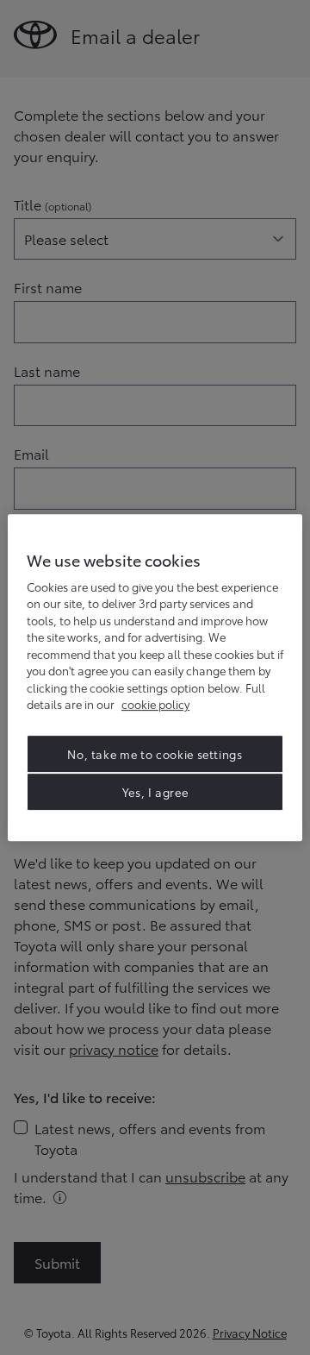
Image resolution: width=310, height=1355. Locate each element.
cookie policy (155, 704)
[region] (155, 678)
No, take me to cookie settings (155, 754)
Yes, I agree (155, 792)
